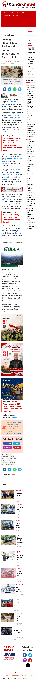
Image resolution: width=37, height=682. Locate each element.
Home (6, 12)
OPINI (23, 12)
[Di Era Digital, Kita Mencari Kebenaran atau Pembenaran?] (6, 631)
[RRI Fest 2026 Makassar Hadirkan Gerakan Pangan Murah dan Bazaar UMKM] (8, 589)
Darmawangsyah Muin (9, 174)
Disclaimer (33, 675)
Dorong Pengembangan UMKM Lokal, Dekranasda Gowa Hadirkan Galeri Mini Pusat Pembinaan (12, 406)
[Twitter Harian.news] (30, 655)
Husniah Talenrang (15, 170)
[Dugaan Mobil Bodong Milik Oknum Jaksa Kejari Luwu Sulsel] (8, 540)
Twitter (17, 443)
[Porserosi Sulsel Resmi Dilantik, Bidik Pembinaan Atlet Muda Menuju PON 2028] (7, 494)
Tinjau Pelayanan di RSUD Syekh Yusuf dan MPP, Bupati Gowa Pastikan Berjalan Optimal (12, 217)
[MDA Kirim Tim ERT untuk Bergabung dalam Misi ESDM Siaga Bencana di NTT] (7, 617)
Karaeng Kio (16, 117)
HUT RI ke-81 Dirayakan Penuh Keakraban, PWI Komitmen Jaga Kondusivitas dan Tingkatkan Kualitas (31, 218)
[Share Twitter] (9, 89)
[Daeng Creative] (9, 658)
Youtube (18, 447)
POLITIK (17, 22)
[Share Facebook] (4, 89)
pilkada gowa (10, 464)
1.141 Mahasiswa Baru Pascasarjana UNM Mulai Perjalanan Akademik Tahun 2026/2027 (31, 184)
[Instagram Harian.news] (25, 660)
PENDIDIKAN (7, 15)
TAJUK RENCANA (8, 22)
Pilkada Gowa (6, 132)
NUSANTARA (20, 504)
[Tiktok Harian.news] (28, 665)
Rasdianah (8, 61)
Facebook (8, 443)
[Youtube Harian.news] (30, 660)
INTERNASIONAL (15, 12)
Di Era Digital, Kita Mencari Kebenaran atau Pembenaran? (18, 635)
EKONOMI (18, 19)
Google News (17, 417)
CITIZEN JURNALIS (8, 19)
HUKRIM (24, 15)
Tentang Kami (20, 673)
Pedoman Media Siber (12, 675)
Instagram (8, 447)
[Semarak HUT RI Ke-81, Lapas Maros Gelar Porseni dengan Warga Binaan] (8, 509)
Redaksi (12, 673)
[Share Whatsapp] (14, 89)
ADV (25, 19)
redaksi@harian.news (14, 433)
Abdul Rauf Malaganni (14, 159)
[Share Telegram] (20, 89)
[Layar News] (9, 655)
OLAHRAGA (16, 15)
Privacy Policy (23, 675)
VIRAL (18, 25)
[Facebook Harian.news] (25, 655)
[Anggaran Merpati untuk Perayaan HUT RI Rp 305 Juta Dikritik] (8, 555)
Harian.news (17, 422)
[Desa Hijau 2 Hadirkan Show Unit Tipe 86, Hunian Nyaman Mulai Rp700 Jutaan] (8, 573)
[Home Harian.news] (18, 5)
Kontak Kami (30, 673)
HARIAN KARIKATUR (9, 25)
